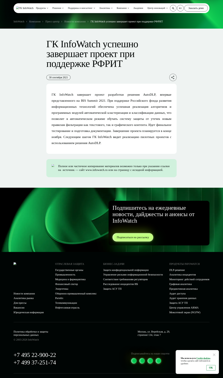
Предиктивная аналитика (183, 288)
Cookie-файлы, (203, 358)
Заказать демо (196, 8)
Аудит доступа (177, 293)
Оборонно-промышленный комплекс (76, 293)
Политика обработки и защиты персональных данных (31, 333)
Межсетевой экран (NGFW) (184, 312)
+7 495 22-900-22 (35, 355)
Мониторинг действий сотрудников (189, 279)
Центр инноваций (156, 8)
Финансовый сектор (66, 284)
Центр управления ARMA (184, 307)
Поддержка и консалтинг (80, 8)
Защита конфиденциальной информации (126, 270)
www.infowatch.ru (97, 170)
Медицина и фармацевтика (70, 279)
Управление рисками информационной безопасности (133, 274)
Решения (56, 8)
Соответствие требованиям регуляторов (125, 279)
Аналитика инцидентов (182, 274)
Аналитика (104, 8)
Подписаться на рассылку (133, 237)
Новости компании (24, 293)
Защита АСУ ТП (112, 288)
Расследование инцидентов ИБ (120, 284)
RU (180, 8)
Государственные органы (69, 270)
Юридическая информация (29, 312)
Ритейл (59, 298)
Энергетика (61, 288)
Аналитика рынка (24, 298)
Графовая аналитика (180, 284)
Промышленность (65, 274)
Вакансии (19, 307)
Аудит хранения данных (182, 298)
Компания (122, 8)
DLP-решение (177, 270)
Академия (138, 8)
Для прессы (20, 302)
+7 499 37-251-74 (35, 362)
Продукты (41, 8)
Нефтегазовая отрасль (67, 307)
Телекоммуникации (66, 302)
